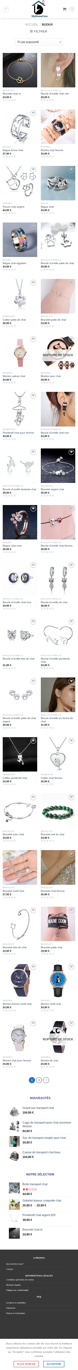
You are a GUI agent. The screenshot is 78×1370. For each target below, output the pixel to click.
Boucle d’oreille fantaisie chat (19, 489)
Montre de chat (49, 1060)
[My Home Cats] (39, 9)
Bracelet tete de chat (14, 947)
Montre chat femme (52, 150)
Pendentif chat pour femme (18, 432)
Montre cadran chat (14, 376)
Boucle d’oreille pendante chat (55, 660)
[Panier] (64, 9)
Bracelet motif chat (13, 891)
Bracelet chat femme (53, 891)
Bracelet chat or (12, 93)
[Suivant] (46, 1080)
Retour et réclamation (15, 1313)
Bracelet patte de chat (53, 319)
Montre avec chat (51, 376)
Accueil (31, 24)
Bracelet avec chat (13, 834)
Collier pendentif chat (15, 778)
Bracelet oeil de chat (52, 834)
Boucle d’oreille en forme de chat (57, 720)
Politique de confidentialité (17, 1290)
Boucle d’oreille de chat (54, 602)
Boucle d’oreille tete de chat (18, 658)
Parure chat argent (13, 206)
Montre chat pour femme (17, 1060)
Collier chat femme (51, 778)
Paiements (10, 1308)
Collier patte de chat (14, 319)
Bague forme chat (13, 150)
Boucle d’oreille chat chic (55, 93)
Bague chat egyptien (14, 263)
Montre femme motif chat (17, 1004)
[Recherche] (72, 9)
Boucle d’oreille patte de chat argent (19, 720)
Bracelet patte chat (51, 947)
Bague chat (47, 206)
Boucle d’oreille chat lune (17, 602)
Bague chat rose (12, 545)
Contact (9, 1269)
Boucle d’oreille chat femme (57, 545)
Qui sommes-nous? (15, 1264)
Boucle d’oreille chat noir (55, 432)
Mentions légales (13, 1285)
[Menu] (6, 9)
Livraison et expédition (16, 1303)
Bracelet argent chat (52, 489)
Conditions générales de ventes (20, 1280)
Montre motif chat (51, 1004)
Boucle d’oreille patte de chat (57, 263)
